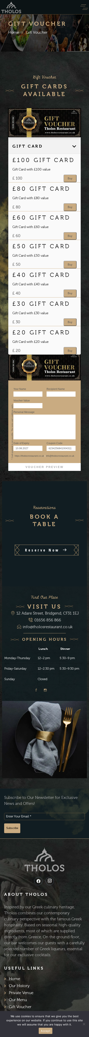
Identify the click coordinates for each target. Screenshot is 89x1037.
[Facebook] (38, 881)
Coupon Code (55, 443)
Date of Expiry (21, 443)
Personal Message (24, 412)
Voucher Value (21, 400)
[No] (84, 1024)
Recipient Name (56, 389)
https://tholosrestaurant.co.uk (29, 456)
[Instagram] (50, 881)
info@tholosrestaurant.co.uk (60, 456)
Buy (70, 178)
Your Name (19, 389)
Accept (45, 1030)
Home (13, 32)
